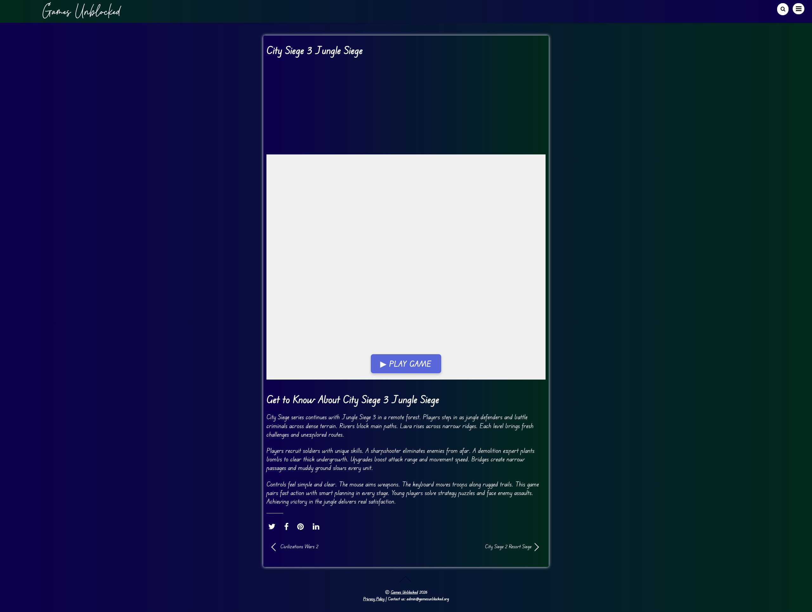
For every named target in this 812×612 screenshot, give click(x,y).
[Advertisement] (406, 107)
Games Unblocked (404, 592)
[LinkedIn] (318, 526)
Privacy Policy (373, 598)
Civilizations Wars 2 (299, 546)
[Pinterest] (302, 526)
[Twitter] (273, 526)
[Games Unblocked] (81, 16)
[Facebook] (288, 526)
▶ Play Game (405, 363)
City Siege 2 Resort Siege (472, 546)
